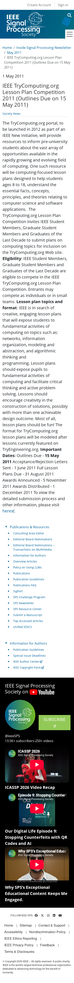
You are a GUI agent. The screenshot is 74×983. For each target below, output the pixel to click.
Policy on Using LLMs (27, 567)
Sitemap (26, 925)
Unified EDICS (22, 627)
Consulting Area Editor (28, 533)
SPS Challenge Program (29, 597)
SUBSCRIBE (54, 719)
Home (7, 47)
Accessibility (13, 931)
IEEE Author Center (26, 661)
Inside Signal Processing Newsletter (43, 47)
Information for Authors (29, 555)
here (6, 511)
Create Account (39, 5)
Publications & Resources (29, 527)
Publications (21, 573)
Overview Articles (25, 561)
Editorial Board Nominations (32, 539)
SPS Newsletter (23, 603)
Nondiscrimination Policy (47, 931)
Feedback (47, 945)
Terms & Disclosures (19, 951)
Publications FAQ (24, 585)
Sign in (63, 5)
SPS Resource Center (27, 609)
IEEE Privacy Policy (19, 945)
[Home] (25, 15)
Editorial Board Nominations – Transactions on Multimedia (33, 547)
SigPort (18, 591)
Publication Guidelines (28, 579)
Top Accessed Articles (28, 621)
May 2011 (14, 52)
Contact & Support (51, 925)
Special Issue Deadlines (29, 656)
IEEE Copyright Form (27, 667)
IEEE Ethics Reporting (20, 938)
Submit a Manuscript (27, 615)
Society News (11, 114)
